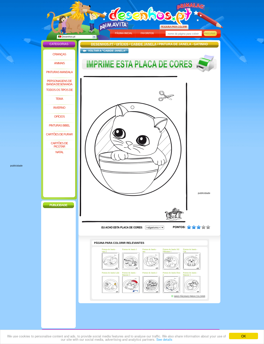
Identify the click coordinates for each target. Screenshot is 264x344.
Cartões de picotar (59, 145)
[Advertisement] (25, 106)
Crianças (59, 54)
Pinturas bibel (59, 125)
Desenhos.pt (68, 36)
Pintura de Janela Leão (110, 273)
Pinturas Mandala (59, 72)
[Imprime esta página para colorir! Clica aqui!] (149, 75)
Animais (59, 63)
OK (243, 336)
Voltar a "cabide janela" (107, 50)
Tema (59, 98)
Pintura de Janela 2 (149, 273)
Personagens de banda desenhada (59, 82)
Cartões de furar (59, 134)
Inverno (59, 107)
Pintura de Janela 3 (129, 249)
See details (164, 339)
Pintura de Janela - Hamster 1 (190, 274)
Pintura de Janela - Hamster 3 (129, 274)
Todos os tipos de (59, 89)
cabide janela (143, 44)
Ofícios (59, 116)
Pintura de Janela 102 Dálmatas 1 (171, 250)
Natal (59, 152)
